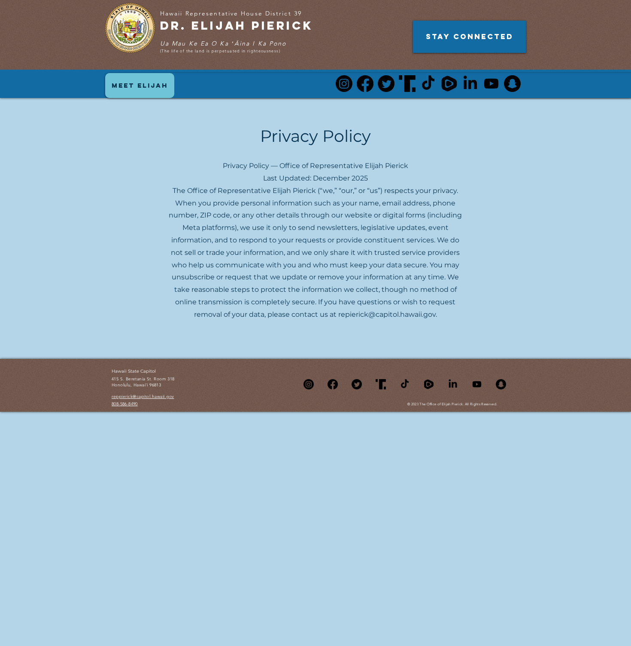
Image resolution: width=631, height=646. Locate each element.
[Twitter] (386, 83)
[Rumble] (449, 83)
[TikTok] (428, 83)
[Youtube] (491, 83)
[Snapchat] (512, 83)
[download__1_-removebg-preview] (429, 384)
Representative (213, 13)
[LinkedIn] (470, 83)
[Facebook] (365, 83)
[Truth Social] (407, 83)
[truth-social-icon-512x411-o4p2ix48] (381, 384)
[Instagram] (344, 83)
